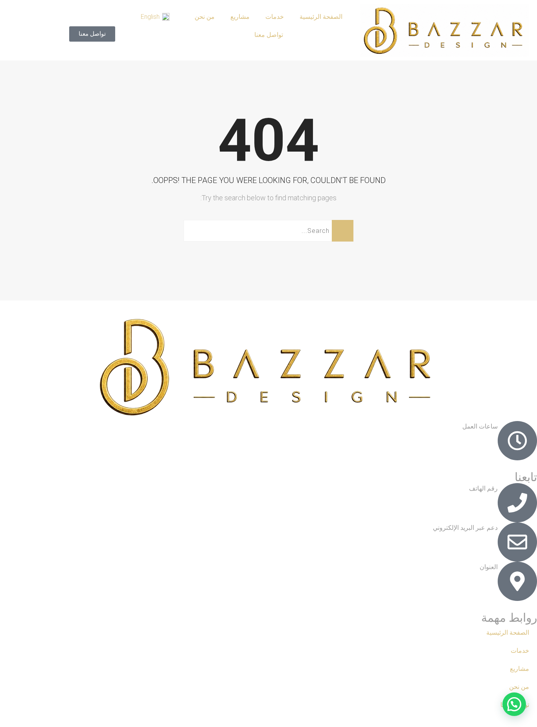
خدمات (274, 16)
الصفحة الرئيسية (321, 16)
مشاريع (240, 16)
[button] (514, 704)
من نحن (205, 16)
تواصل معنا (268, 34)
